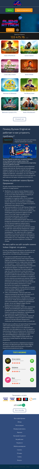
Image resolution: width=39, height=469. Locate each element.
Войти (10, 10)
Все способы (19, 410)
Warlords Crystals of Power (10, 112)
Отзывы (19, 453)
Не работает (19, 439)
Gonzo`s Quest (29, 55)
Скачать (19, 450)
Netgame (15, 367)
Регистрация (19, 425)
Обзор (19, 422)
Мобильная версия (19, 446)
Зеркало (19, 432)
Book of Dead (29, 74)
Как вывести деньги (19, 436)
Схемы (20, 457)
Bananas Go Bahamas (9, 93)
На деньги (19, 443)
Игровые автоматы (19, 429)
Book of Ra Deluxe (9, 55)
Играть (10, 30)
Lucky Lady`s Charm (10, 74)
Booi (13, 378)
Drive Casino (16, 359)
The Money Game (29, 93)
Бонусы (19, 460)
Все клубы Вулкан (19, 418)
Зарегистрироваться (24, 10)
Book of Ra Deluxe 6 (29, 112)
